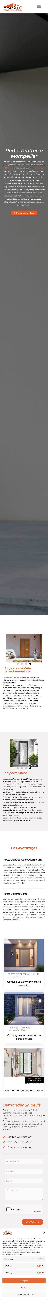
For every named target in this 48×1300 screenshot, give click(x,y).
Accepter (24, 1280)
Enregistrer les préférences (24, 1294)
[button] (44, 1233)
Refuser (24, 1287)
